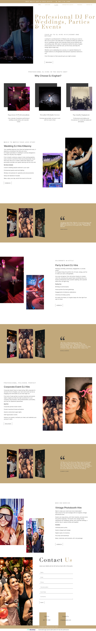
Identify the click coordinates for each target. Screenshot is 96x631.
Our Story (47, 4)
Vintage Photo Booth (67, 4)
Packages (79, 4)
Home (39, 4)
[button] (25, 359)
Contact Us (89, 4)
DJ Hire (56, 4)
